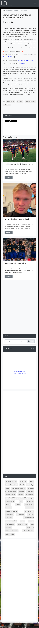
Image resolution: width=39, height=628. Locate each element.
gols (21, 501)
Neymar (31, 521)
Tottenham (7, 105)
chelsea (21, 491)
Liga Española (9, 514)
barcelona (23, 481)
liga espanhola (29, 511)
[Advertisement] (19, 314)
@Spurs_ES (6, 57)
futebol (7, 498)
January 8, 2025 (21, 63)
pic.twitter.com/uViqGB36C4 (25, 60)
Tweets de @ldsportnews (19, 373)
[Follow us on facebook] (33, 349)
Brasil (22, 485)
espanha (20, 495)
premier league (22, 524)
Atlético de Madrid (11, 481)
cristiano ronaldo (10, 495)
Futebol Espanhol (17, 498)
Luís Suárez (8, 517)
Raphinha (8, 527)
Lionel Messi (20, 514)
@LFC (11, 57)
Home (3, 10)
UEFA (12, 534)
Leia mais (8, 177)
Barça (32, 481)
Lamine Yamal (29, 504)
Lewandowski (30, 508)
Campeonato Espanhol (18, 488)
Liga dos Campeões (11, 511)
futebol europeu (29, 498)
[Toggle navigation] (35, 3)
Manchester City (29, 517)
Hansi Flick (30, 501)
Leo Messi (8, 508)
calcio (7, 488)
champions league (10, 491)
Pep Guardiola (9, 524)
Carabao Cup (10, 101)
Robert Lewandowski (11, 531)
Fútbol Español (9, 501)
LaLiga (18, 504)
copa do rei (30, 491)
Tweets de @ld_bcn (19, 371)
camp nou (31, 488)
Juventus (7, 504)
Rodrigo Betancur (30, 101)
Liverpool (19, 101)
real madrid (30, 527)
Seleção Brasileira (28, 531)
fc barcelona (30, 495)
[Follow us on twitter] (31, 349)
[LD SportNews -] (6, 3)
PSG (32, 524)
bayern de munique (11, 485)
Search (31, 341)
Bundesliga (30, 485)
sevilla (7, 534)
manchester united (11, 521)
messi (22, 521)
